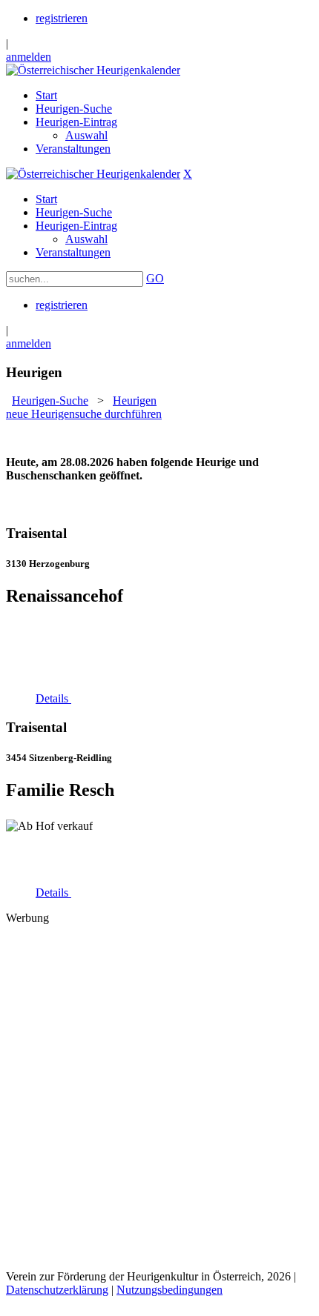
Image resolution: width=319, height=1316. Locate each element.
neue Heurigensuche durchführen (84, 414)
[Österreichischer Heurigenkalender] (93, 70)
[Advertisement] (159, 1096)
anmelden (28, 56)
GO (155, 278)
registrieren (62, 18)
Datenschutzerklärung (57, 1289)
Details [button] (53, 698)
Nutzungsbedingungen (169, 1289)
